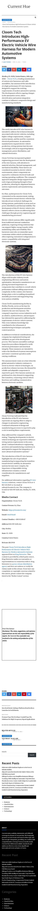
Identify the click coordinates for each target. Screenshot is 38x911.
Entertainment (9, 806)
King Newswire (21, 554)
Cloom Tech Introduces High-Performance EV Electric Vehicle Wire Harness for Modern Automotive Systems (17, 549)
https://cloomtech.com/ (17, 510)
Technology (8, 811)
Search (4, 752)
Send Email (11, 515)
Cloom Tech (12, 79)
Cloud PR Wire (7, 20)
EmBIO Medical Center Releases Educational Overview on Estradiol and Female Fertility (19, 736)
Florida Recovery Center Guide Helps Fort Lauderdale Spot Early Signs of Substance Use (18, 727)
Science (6, 809)
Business (7, 802)
